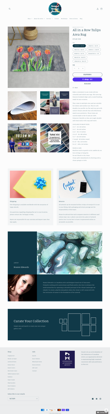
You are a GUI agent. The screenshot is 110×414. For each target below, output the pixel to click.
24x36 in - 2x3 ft (79, 45)
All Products (11, 389)
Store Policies (36, 358)
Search (34, 355)
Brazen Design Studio (56, 413)
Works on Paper (12, 358)
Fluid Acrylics (11, 383)
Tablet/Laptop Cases (13, 373)
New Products (12, 386)
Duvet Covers (11, 367)
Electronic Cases (12, 370)
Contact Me (103, 412)
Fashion (10, 376)
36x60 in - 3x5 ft (93, 45)
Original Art (11, 355)
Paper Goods (11, 379)
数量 (74, 65)
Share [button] (76, 87)
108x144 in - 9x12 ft (80, 61)
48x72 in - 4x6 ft (79, 49)
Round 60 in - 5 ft (93, 53)
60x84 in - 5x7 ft (79, 53)
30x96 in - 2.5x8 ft (93, 49)
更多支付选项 (87, 83)
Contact (34, 370)
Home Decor (11, 364)
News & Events (36, 364)
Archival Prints (12, 361)
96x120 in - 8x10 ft (79, 57)
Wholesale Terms (37, 361)
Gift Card (34, 367)
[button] (10, 9)
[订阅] (37, 399)
